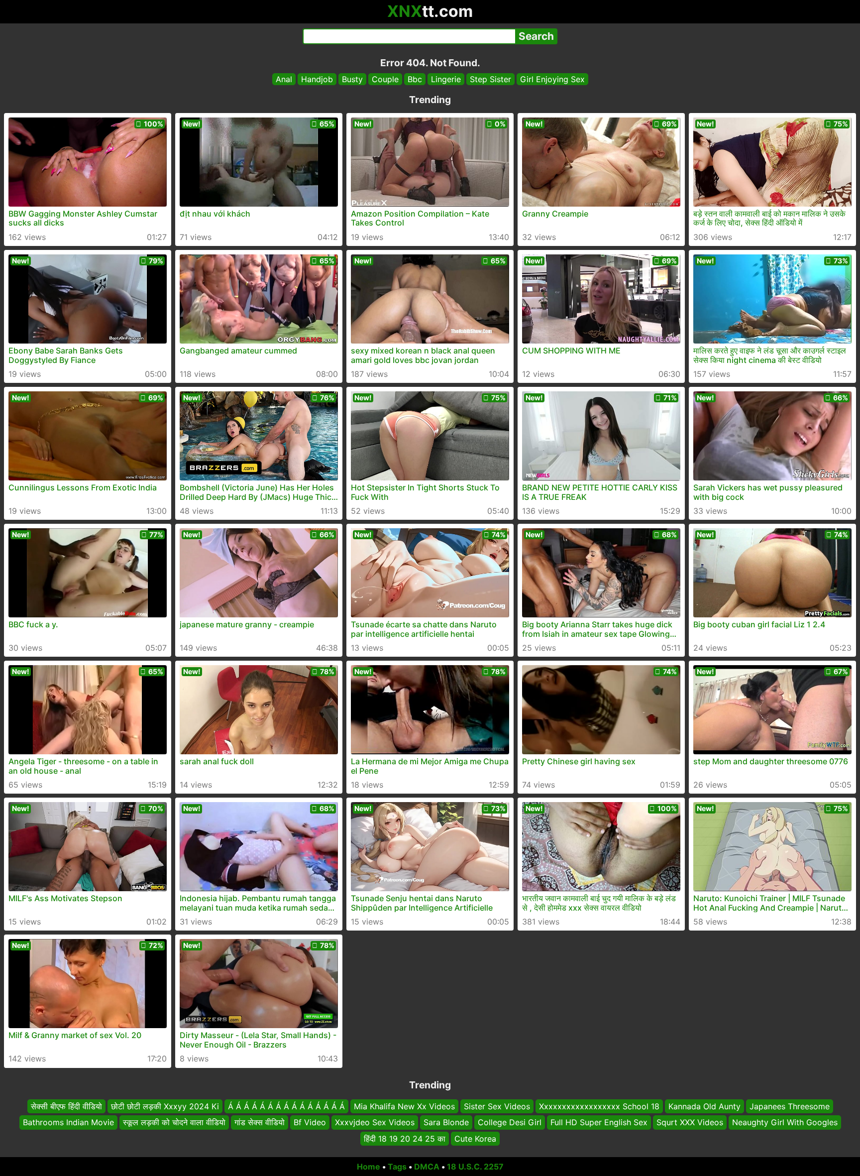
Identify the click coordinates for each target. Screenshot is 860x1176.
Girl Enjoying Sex (552, 79)
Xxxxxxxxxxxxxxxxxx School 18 (599, 1106)
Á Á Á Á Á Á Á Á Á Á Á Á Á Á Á (286, 1106)
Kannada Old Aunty (704, 1106)
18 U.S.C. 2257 (475, 1166)
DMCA (426, 1166)
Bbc (415, 79)
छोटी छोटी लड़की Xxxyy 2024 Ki (165, 1106)
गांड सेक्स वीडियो (259, 1123)
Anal (284, 79)
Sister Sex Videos (497, 1106)
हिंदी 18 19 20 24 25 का (404, 1139)
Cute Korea (475, 1139)
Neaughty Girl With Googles (785, 1123)
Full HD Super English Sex (598, 1123)
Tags (397, 1166)
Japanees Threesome (790, 1106)
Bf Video (310, 1123)
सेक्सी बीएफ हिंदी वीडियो (66, 1106)
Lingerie (446, 79)
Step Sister (490, 79)
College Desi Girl (509, 1123)
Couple (385, 79)
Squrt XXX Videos (689, 1123)
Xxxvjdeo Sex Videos (375, 1123)
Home (368, 1166)
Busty (352, 79)
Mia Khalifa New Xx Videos (404, 1106)
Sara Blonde (446, 1123)
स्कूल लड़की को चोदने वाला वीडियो (174, 1123)
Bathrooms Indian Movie (68, 1123)
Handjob (317, 79)
